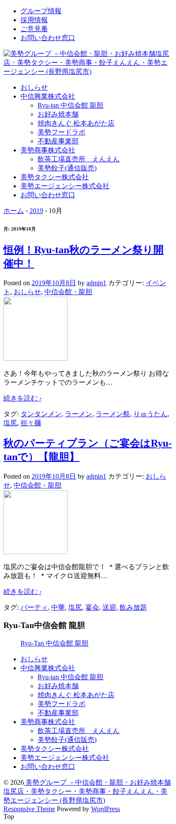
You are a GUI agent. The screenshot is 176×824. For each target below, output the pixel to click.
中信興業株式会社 (48, 96)
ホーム (13, 210)
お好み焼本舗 (58, 114)
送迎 (109, 607)
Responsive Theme (29, 808)
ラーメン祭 (113, 414)
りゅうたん (150, 414)
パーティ (34, 607)
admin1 (96, 282)
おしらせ (34, 87)
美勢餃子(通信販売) (67, 168)
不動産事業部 (58, 141)
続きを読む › (22, 398)
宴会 (92, 607)
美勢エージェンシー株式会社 (65, 186)
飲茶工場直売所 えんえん (79, 159)
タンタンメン (41, 414)
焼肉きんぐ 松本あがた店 (76, 123)
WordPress (105, 808)
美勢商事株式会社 (48, 150)
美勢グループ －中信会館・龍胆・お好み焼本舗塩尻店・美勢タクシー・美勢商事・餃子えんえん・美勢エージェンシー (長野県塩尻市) (87, 791)
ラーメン (78, 414)
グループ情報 (41, 11)
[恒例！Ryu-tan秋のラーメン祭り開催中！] (35, 358)
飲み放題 (133, 607)
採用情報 (34, 19)
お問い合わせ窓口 (48, 37)
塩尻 (10, 423)
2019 (36, 210)
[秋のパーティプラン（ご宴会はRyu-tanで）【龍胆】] (35, 551)
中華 (58, 607)
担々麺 (31, 423)
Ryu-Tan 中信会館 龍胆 (54, 643)
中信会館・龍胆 (68, 291)
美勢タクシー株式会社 (55, 177)
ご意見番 (34, 28)
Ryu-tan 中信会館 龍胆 (70, 105)
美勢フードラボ (61, 132)
